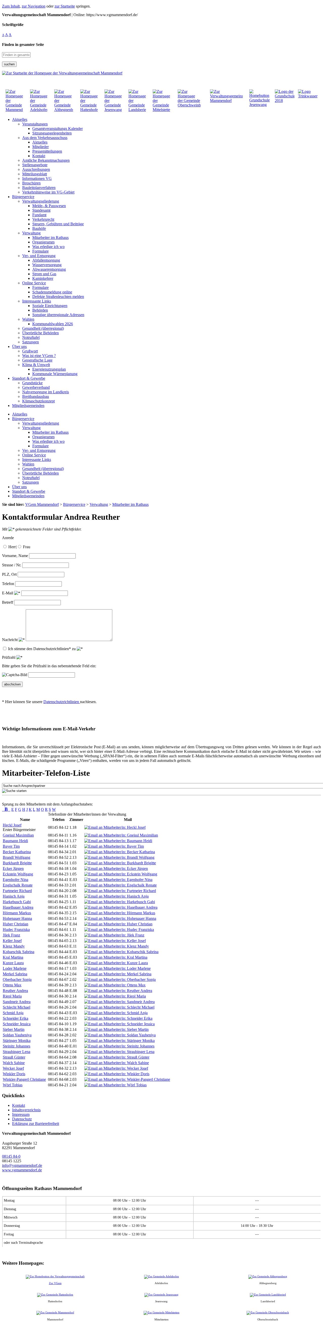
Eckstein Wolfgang (18, 874)
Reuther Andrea (15, 990)
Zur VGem (55, 1283)
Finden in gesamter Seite (23, 44)
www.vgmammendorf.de (22, 1170)
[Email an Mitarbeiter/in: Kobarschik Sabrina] (121, 952)
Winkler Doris (14, 1074)
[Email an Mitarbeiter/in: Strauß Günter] (116, 1057)
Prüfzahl (9, 657)
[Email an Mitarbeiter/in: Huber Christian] (118, 924)
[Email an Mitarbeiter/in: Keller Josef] (115, 940)
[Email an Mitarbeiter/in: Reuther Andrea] (118, 990)
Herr (12, 547)
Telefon (8, 584)
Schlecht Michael (16, 1007)
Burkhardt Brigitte (17, 863)
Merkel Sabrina (15, 974)
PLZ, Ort (9, 574)
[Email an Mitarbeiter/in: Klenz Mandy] (116, 946)
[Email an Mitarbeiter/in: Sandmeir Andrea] (119, 1002)
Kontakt (18, 1105)
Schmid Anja (13, 1013)
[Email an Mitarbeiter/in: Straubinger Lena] (119, 1051)
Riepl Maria (12, 996)
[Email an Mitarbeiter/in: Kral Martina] (115, 957)
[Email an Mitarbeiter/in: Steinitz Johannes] (119, 1046)
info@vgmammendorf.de (22, 1165)
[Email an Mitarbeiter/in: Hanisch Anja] (116, 896)
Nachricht (10, 640)
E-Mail (8, 593)
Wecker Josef (13, 1068)
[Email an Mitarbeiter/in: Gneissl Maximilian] (121, 835)
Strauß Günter (14, 1057)
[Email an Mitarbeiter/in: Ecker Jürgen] (116, 868)
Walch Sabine (14, 1063)
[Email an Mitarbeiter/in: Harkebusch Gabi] (119, 902)
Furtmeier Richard (17, 891)
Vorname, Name (15, 556)
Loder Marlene (14, 968)
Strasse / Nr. (11, 565)
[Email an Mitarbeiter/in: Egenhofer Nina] (118, 879)
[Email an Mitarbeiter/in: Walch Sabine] (116, 1063)
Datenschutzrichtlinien (61, 702)
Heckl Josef (12, 825)
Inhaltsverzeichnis (26, 1110)
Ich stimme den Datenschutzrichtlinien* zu (42, 649)
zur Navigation (33, 6)
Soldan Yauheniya (17, 1035)
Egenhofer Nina (15, 879)
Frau (26, 547)
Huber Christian (15, 924)
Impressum (21, 1114)
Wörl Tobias (12, 1085)
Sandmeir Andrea (17, 1002)
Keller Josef (12, 940)
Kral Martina (13, 957)
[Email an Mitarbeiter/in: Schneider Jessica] (119, 1024)
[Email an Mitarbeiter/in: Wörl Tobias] (115, 1085)
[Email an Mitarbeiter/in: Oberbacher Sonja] (120, 979)
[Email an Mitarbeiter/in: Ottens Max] (115, 985)
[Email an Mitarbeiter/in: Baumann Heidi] (118, 841)
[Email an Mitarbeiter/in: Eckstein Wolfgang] (120, 874)
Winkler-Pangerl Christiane (24, 1079)
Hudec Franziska (16, 929)
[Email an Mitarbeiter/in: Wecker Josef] (116, 1068)
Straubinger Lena (16, 1051)
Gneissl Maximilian (18, 835)
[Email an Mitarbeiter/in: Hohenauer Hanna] (120, 918)
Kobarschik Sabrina (18, 952)
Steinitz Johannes (16, 1046)
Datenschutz (22, 1119)
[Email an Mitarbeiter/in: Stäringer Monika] (119, 1040)
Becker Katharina (17, 852)
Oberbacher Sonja (17, 979)
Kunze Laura (13, 963)
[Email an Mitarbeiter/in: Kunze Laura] (116, 963)
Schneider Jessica (17, 1024)
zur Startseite (65, 6)
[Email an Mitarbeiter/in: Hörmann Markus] (119, 913)
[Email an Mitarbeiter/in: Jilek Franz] (114, 935)
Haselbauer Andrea (18, 907)
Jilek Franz (11, 935)
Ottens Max (12, 985)
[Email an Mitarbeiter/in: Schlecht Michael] (119, 1007)
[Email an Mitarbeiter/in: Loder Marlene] (117, 968)
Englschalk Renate (18, 885)
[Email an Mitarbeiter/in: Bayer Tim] (114, 846)
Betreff (7, 602)
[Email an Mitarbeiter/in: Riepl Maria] (115, 996)
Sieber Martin (13, 1029)
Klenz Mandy (14, 946)
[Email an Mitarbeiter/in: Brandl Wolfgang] (119, 857)
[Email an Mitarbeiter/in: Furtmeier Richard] (120, 891)
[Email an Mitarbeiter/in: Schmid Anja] (116, 1013)
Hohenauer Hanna (17, 918)
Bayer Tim (11, 846)
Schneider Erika (15, 1018)
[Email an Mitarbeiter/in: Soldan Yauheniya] (120, 1035)
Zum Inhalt (11, 6)
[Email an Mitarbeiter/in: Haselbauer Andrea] (120, 907)
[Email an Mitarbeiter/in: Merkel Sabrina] (117, 974)
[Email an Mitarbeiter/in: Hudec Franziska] (119, 929)
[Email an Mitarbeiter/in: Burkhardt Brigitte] (120, 863)
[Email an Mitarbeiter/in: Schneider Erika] (118, 1018)
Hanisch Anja (13, 896)
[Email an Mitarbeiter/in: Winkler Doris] (116, 1074)
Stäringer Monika (17, 1040)
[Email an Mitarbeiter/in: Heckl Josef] (115, 827)
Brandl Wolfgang (16, 857)
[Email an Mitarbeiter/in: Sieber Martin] (116, 1029)
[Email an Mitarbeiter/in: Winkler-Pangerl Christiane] (127, 1079)
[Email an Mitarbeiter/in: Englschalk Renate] (120, 885)
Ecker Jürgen (13, 868)
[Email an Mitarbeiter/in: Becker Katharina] (119, 852)
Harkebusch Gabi (17, 902)
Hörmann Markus (17, 913)
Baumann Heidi (15, 841)
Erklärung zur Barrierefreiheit (35, 1123)
